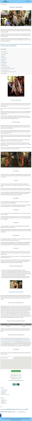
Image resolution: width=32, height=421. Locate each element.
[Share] (16, 416)
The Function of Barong (16, 122)
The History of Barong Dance (16, 100)
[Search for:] (29, 1)
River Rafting (4, 317)
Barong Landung (3, 59)
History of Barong (4, 51)
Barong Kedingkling (4, 62)
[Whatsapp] (16, 384)
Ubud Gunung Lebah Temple (5, 394)
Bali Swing (2, 343)
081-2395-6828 (19, 375)
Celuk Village (15, 339)
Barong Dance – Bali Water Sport (16, 7)
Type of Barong (3, 54)
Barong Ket (3, 56)
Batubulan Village (24, 338)
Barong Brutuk (16, 248)
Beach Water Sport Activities (19, 317)
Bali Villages (22, 411)
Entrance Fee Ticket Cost (5, 70)
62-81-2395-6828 (19, 377)
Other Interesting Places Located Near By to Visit (8, 71)
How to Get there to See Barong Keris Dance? (8, 68)
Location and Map (4, 73)
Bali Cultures (22, 409)
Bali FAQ (2, 402)
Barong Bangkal (3, 57)
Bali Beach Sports (13, 409)
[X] (16, 415)
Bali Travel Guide (3, 403)
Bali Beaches (3, 409)
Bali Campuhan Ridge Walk (9, 339)
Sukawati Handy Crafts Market (9, 340)
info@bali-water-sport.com (17, 374)
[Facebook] (14, 384)
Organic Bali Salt (24, 339)
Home (1, 4)
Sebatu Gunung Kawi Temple (19, 344)
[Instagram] (18, 384)
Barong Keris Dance (4, 65)
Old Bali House (20, 340)
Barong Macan (16, 222)
